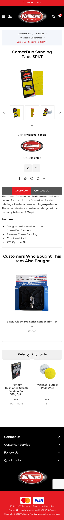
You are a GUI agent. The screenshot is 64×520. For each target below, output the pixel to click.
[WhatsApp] (25, 178)
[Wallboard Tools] (32, 151)
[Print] (31, 178)
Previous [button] (4, 113)
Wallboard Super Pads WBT (47, 386)
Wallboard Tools (36, 134)
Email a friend (36, 168)
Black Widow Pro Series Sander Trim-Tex (32, 321)
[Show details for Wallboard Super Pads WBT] (47, 371)
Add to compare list (28, 168)
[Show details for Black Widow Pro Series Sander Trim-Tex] (32, 293)
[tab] (21, 191)
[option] (16, 112)
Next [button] (60, 113)
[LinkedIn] (43, 178)
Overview (21, 190)
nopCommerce (27, 510)
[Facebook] (19, 178)
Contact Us (41, 190)
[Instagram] (37, 178)
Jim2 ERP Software (47, 510)
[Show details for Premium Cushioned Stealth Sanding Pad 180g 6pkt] (16, 371)
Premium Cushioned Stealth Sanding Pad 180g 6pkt (16, 389)
